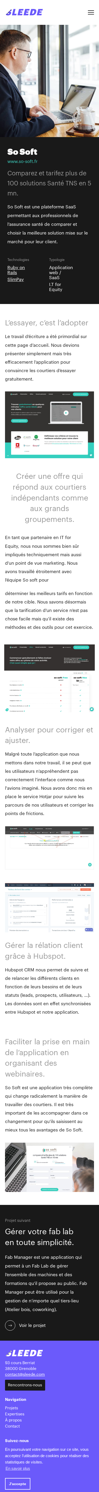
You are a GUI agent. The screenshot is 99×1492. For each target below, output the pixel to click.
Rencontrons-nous (25, 1385)
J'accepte (17, 1484)
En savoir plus (18, 1468)
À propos (13, 1420)
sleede (23, 12)
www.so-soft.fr (22, 161)
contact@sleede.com (25, 1375)
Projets (11, 1408)
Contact (12, 1426)
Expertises (14, 1414)
